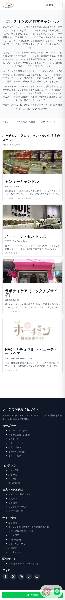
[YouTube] (37, 577)
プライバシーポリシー (19, 543)
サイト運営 (13, 535)
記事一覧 (12, 474)
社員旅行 (12, 498)
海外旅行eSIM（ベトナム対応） (23, 563)
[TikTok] (29, 577)
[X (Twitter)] (13, 577)
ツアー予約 (13, 470)
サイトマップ (14, 552)
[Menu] (59, 5)
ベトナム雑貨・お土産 (24, 121)
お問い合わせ (14, 539)
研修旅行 (12, 502)
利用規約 (12, 547)
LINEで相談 (32, 595)
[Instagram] (21, 577)
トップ (5, 121)
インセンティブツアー (19, 506)
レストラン (13, 438)
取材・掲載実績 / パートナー (22, 531)
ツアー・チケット (16, 443)
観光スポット (14, 447)
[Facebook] (5, 577)
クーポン (12, 478)
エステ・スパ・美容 (18, 430)
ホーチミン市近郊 (16, 451)
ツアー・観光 (14, 455)
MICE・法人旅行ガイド (19, 494)
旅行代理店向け (15, 511)
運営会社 (12, 522)
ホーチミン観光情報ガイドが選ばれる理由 (28, 526)
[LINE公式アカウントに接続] (51, 591)
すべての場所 (14, 482)
